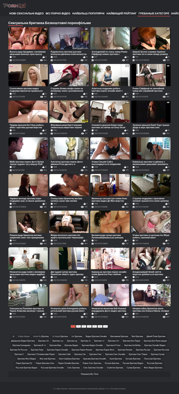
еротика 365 (43, 341)
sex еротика (76, 336)
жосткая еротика (47, 359)
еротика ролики (125, 350)
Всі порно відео (58, 13)
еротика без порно (131, 341)
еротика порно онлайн (57, 350)
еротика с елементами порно (41, 354)
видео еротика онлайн (96, 336)
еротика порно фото (105, 350)
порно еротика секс (45, 363)
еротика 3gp (58, 341)
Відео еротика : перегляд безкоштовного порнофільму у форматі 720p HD (84, 389)
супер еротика (133, 367)
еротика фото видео (26, 359)
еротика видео (71, 345)
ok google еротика (60, 336)
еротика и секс (113, 345)
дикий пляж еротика (156, 336)
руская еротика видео (133, 363)
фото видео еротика (153, 367)
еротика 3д (72, 341)
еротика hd (99, 341)
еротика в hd (40, 345)
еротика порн (37, 350)
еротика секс (95, 354)
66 (13, 336)
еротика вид (55, 345)
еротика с (19, 354)
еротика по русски (18, 350)
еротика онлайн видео (154, 345)
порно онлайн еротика (68, 363)
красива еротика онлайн (94, 359)
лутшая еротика (133, 359)
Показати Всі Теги (89, 374)
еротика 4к (86, 341)
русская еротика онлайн (52, 367)
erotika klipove (23, 336)
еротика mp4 (113, 341)
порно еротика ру (24, 363)
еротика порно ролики (82, 350)
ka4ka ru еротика (41, 336)
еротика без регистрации (155, 341)
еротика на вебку (132, 345)
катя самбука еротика (69, 359)
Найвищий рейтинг (122, 13)
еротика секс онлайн (115, 354)
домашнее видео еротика (23, 341)
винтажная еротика (119, 336)
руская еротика (112, 363)
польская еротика (152, 359)
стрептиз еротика (115, 367)
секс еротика (73, 367)
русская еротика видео (26, 367)
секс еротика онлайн (93, 367)
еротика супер (157, 354)
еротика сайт (64, 354)
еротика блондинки (21, 345)
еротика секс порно (138, 354)
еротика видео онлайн (92, 345)
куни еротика (116, 359)
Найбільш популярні (88, 13)
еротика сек (80, 354)
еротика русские (161, 350)
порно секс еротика (92, 363)
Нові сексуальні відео (26, 13)
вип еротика (137, 336)
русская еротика (154, 363)
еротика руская (143, 350)
